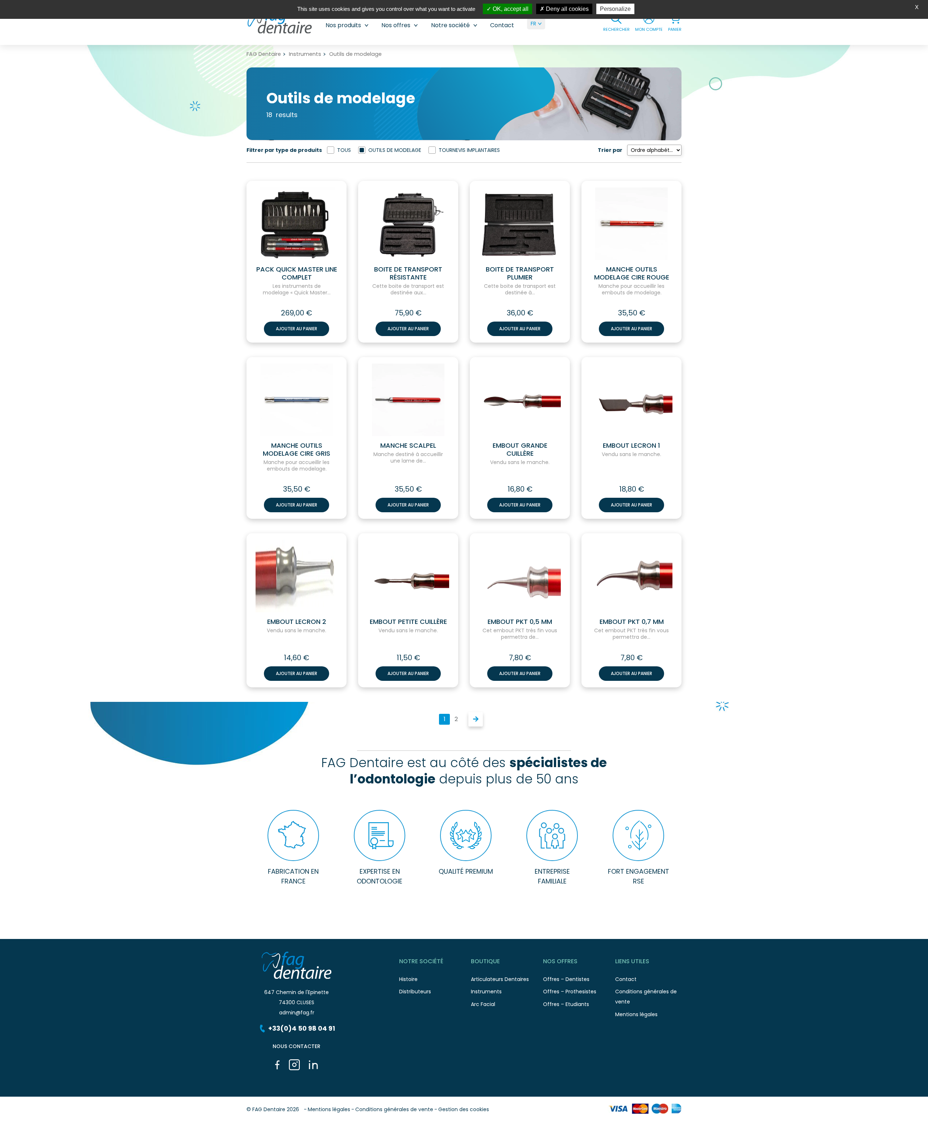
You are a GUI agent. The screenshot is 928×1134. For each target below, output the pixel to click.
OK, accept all (510, 9)
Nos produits (343, 25)
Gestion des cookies (463, 1109)
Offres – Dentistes (566, 979)
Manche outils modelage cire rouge (631, 273)
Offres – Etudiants (566, 1004)
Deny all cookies (566, 9)
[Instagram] (294, 1064)
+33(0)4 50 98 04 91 (301, 1028)
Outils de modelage (394, 150)
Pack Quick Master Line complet (296, 273)
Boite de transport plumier (520, 273)
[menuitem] (536, 23)
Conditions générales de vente (394, 1109)
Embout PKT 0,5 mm (520, 622)
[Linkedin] (313, 1064)
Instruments (305, 54)
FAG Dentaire (263, 54)
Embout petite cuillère (408, 622)
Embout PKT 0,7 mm (632, 622)
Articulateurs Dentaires (500, 979)
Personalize (615, 9)
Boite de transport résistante (408, 273)
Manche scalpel (408, 446)
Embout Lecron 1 (631, 446)
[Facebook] (277, 1064)
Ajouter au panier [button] (296, 329)
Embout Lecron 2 (296, 622)
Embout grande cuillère (520, 450)
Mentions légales (636, 1014)
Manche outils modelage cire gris (296, 450)
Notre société (450, 25)
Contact (502, 25)
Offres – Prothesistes (569, 991)
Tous (344, 150)
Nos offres (395, 25)
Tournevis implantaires (469, 150)
